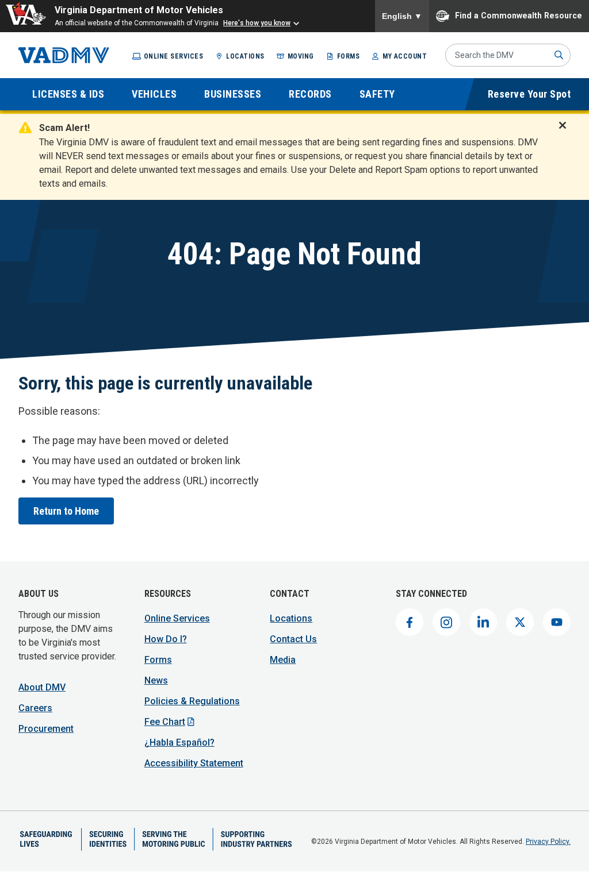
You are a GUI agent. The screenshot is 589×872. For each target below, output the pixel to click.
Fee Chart (164, 721)
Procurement (46, 728)
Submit (559, 55)
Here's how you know (256, 23)
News (156, 680)
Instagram (446, 622)
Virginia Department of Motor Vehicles (139, 10)
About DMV (42, 687)
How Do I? (165, 639)
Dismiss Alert (566, 132)
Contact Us (293, 639)
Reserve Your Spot (529, 94)
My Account (405, 56)
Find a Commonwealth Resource (518, 15)
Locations (245, 56)
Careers (35, 708)
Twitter (520, 622)
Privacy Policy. (548, 842)
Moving (301, 56)
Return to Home (66, 511)
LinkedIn (483, 622)
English (402, 16)
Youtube (557, 622)
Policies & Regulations (192, 701)
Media (283, 659)
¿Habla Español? (179, 742)
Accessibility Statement (193, 763)
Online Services (174, 56)
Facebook (409, 622)
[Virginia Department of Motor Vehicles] (63, 55)
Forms (348, 56)
